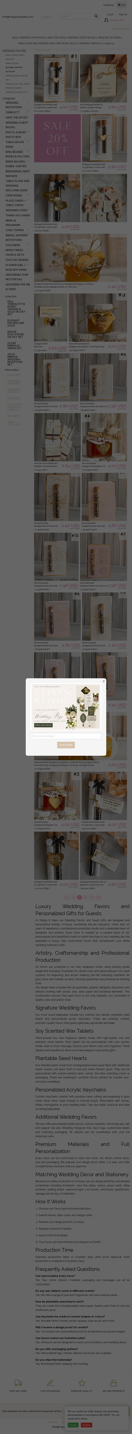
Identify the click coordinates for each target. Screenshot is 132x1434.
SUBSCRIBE (66, 745)
